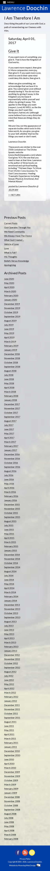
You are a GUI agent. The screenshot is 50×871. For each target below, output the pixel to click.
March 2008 (10, 834)
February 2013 (11, 646)
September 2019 (12, 316)
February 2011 (11, 742)
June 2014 (9, 579)
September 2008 (12, 809)
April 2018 (9, 387)
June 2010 (9, 759)
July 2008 (8, 818)
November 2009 (12, 776)
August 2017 (10, 421)
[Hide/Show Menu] (7, 2)
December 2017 (12, 404)
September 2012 (12, 667)
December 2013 (12, 604)
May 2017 (9, 433)
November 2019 (12, 308)
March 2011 (10, 738)
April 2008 (9, 830)
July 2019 (8, 324)
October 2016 (11, 462)
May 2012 (9, 684)
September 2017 (12, 416)
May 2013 (9, 634)
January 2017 (10, 450)
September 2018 (12, 366)
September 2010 (12, 755)
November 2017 (12, 408)
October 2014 (11, 563)
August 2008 (10, 813)
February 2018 (11, 395)
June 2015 (9, 529)
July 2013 (8, 625)
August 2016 (10, 471)
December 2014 (12, 554)
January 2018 (10, 400)
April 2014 (9, 588)
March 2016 (10, 492)
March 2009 (10, 784)
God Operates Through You (17, 227)
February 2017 (11, 446)
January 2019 (10, 350)
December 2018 (12, 354)
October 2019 (11, 312)
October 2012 (11, 663)
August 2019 (10, 320)
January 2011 (10, 746)
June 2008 (9, 822)
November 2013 (12, 609)
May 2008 (9, 826)
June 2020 (9, 278)
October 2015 (11, 512)
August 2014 (10, 571)
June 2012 (9, 680)
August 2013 (10, 621)
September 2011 (12, 717)
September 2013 (12, 617)
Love (6, 248)
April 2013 (9, 638)
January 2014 (10, 600)
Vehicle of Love (11, 244)
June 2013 (9, 629)
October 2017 (11, 412)
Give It (13, 51)
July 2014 (8, 575)
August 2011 (10, 721)
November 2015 (12, 508)
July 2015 (8, 525)
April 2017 (9, 437)
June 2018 (9, 379)
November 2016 (12, 458)
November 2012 (12, 659)
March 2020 (10, 291)
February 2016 (11, 496)
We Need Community (14, 231)
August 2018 (10, 370)
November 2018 (12, 358)
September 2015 (12, 517)
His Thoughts (10, 256)
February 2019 (11, 345)
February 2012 (11, 696)
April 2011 (9, 734)
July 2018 (8, 375)
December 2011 (12, 705)
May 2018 (9, 383)
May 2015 (9, 533)
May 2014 (9, 584)
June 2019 (9, 329)
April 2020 (9, 287)
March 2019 (10, 341)
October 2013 (11, 613)
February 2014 (11, 596)
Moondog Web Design (27, 865)
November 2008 (12, 801)
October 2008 (11, 805)
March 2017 (10, 441)
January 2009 (10, 792)
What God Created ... (14, 240)
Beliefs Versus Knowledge (16, 261)
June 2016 (9, 479)
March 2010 (10, 767)
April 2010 (9, 763)
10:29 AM (13, 189)
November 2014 (12, 558)
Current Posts (10, 223)
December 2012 (12, 655)
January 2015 (10, 550)
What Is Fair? (10, 252)
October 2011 (11, 713)
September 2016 (12, 467)
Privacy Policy (25, 859)
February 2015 (11, 546)
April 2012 (9, 688)
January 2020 (10, 299)
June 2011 (9, 726)
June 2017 (9, 429)
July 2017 (8, 425)
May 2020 (9, 283)
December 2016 (12, 454)
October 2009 (11, 780)
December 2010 (12, 751)
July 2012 (8, 675)
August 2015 (10, 521)
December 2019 (12, 304)
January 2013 (10, 650)
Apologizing (10, 265)
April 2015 (9, 538)
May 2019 (9, 333)
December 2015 (12, 504)
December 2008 (12, 797)
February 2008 (11, 838)
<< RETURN (14, 194)
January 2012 (10, 701)
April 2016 (9, 487)
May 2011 (9, 730)
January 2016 (10, 500)
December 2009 (12, 772)
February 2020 (11, 295)
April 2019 (9, 337)
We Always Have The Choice (18, 235)
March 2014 (10, 592)
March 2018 (10, 391)
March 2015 (10, 542)
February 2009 (11, 788)
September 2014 (12, 567)
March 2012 (10, 692)
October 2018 (11, 362)
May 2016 (9, 483)
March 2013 (10, 642)
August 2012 (10, 671)
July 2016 (8, 475)
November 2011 (12, 709)
